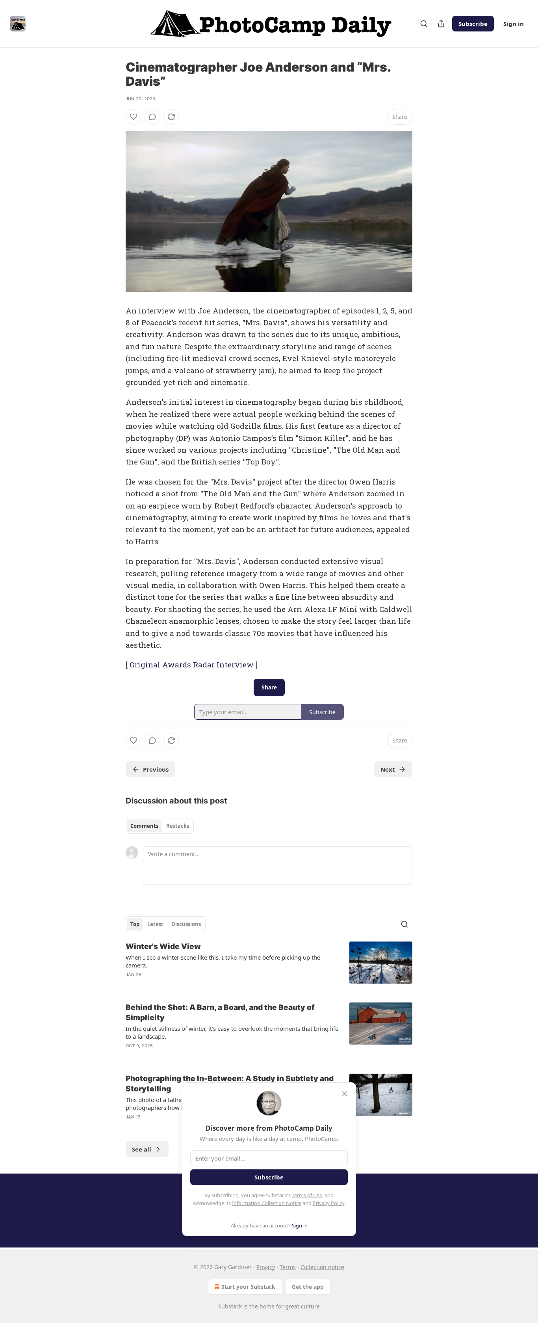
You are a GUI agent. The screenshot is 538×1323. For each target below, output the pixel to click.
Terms (288, 1267)
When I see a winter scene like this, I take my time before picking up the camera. (223, 961)
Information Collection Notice (266, 1203)
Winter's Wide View (163, 946)
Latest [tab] (155, 924)
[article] (269, 965)
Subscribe (473, 24)
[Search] (424, 23)
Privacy (265, 1267)
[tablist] (160, 826)
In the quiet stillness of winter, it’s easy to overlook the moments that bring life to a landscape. (232, 1032)
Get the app (308, 1286)
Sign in (513, 24)
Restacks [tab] (177, 825)
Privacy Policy (328, 1203)
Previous (156, 769)
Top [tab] (134, 924)
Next (387, 769)
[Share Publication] (441, 23)
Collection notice (322, 1267)
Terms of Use (307, 1195)
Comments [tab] (144, 825)
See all (141, 1149)
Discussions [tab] (186, 924)
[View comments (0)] (152, 117)
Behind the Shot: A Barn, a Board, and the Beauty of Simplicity (220, 1012)
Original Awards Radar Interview (192, 664)
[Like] (133, 117)
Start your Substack (248, 1286)
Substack (230, 1306)
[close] (344, 1093)
